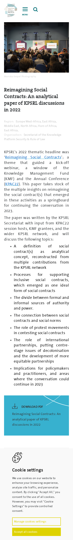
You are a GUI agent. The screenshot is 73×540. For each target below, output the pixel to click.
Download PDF (32, 407)
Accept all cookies (25, 532)
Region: (9, 121)
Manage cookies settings (30, 521)
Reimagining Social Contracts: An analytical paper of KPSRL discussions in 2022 (36, 419)
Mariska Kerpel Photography (20, 76)
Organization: (13, 135)
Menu (25, 14)
